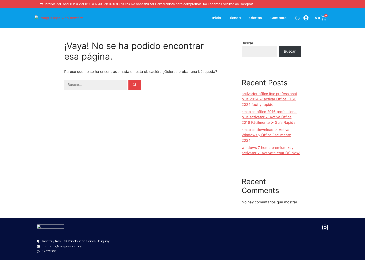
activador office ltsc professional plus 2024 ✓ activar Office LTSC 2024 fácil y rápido (269, 99)
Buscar (247, 43)
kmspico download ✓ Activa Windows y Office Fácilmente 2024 (266, 135)
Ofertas (255, 18)
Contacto (278, 18)
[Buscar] (134, 85)
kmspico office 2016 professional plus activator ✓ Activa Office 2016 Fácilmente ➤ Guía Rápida (269, 117)
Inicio (216, 18)
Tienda (235, 18)
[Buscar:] (96, 85)
